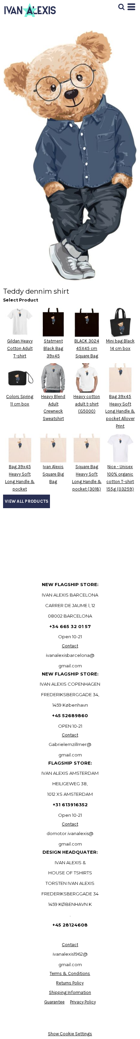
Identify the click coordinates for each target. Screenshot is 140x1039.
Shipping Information (70, 992)
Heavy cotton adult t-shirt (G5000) (86, 404)
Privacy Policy (83, 1001)
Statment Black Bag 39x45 (53, 348)
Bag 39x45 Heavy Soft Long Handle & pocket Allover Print (120, 411)
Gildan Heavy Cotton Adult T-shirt (20, 348)
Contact (70, 645)
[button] (121, 6)
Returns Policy (70, 982)
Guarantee (54, 1001)
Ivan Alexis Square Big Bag (53, 474)
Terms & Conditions (70, 973)
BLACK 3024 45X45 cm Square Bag (86, 348)
